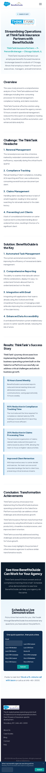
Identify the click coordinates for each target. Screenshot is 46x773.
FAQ (5, 745)
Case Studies (8, 734)
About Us (7, 730)
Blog (5, 737)
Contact (7, 741)
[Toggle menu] (40, 4)
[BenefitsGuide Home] (13, 4)
